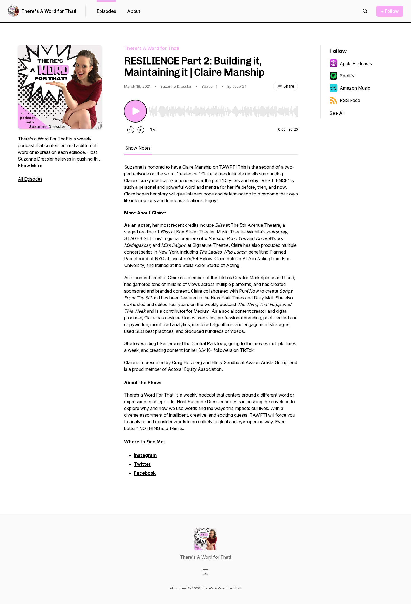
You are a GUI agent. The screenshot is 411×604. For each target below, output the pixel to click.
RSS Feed (350, 100)
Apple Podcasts (356, 63)
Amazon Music (355, 88)
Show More (30, 165)
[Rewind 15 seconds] (131, 129)
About (133, 11)
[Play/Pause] (135, 111)
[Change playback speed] (152, 129)
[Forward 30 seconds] (141, 129)
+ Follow (390, 11)
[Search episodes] (365, 11)
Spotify (347, 75)
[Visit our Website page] (205, 572)
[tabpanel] (211, 323)
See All (337, 113)
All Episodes (30, 179)
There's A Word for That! (48, 11)
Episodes (106, 11)
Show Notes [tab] (138, 148)
